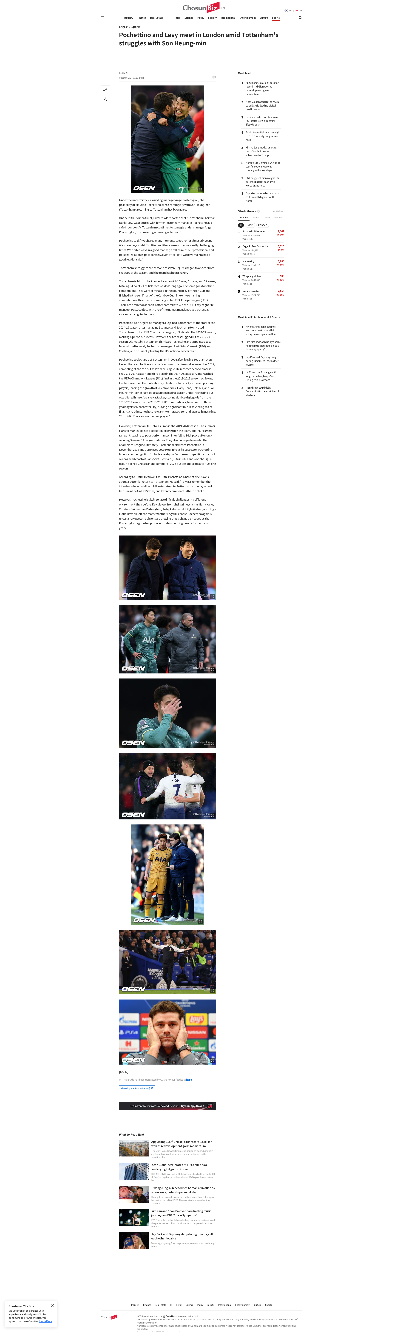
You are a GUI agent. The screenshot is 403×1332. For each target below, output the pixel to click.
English (123, 27)
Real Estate (160, 1305)
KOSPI (250, 225)
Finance (147, 1305)
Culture (257, 1305)
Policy (200, 1305)
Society (210, 1305)
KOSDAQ (262, 225)
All (241, 225)
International (224, 1305)
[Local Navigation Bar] (103, 18)
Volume (278, 217)
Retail (179, 1305)
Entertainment (242, 1305)
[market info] (258, 211)
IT (171, 1305)
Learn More (45, 1321)
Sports (135, 27)
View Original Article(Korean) (135, 1088)
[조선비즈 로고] (201, 7)
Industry (135, 1305)
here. (189, 1079)
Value (267, 217)
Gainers (243, 217)
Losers (255, 217)
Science (189, 1305)
